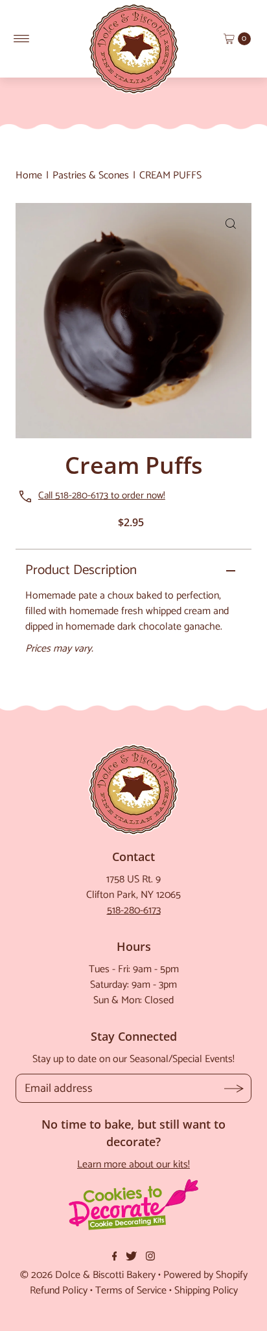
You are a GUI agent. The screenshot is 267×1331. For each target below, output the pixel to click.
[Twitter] (131, 1258)
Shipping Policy (206, 1290)
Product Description (81, 570)
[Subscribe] (233, 1088)
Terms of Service (131, 1290)
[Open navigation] (22, 39)
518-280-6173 (134, 910)
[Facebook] (114, 1258)
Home (29, 175)
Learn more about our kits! (133, 1164)
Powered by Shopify (205, 1275)
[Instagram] (150, 1258)
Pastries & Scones (90, 175)
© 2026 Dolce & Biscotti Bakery (88, 1275)
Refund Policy (58, 1290)
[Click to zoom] (230, 223)
